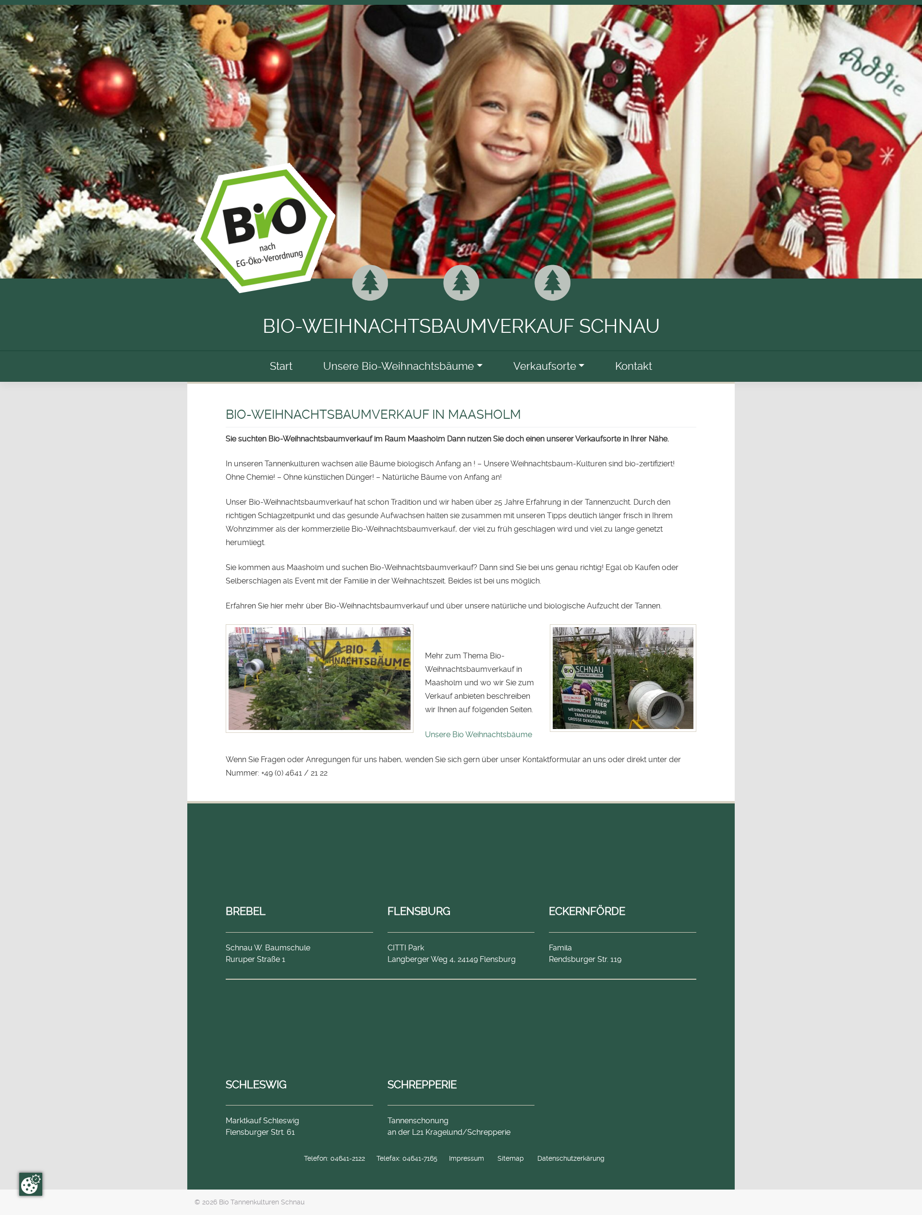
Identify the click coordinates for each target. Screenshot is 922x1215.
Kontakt (633, 366)
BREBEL (246, 911)
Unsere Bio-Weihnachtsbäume (398, 366)
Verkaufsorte (544, 366)
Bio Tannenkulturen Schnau (261, 1202)
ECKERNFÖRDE (587, 911)
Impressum (466, 1158)
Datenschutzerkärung (571, 1158)
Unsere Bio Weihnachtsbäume (478, 734)
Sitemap (510, 1158)
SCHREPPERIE (422, 1084)
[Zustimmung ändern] (30, 1184)
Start (281, 366)
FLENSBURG (419, 911)
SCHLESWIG (256, 1084)
